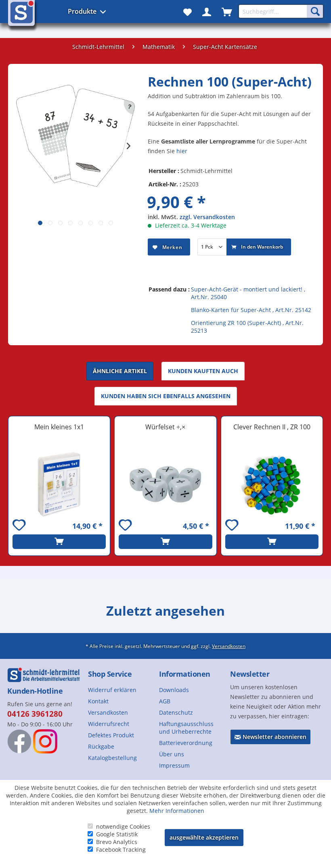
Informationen (184, 674)
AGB (164, 701)
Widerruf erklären (112, 690)
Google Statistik (117, 834)
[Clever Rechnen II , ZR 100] (271, 484)
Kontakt (98, 701)
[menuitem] (120, 690)
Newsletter (249, 674)
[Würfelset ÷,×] (165, 484)
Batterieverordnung (185, 743)
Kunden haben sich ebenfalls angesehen (165, 396)
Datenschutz (176, 712)
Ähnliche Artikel (120, 371)
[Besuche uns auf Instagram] (45, 741)
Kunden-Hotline (35, 691)
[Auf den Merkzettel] (20, 526)
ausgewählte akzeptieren (204, 837)
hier (181, 151)
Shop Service (110, 674)
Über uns (171, 754)
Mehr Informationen (176, 811)
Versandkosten (228, 646)
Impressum (174, 765)
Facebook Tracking (121, 849)
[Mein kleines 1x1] (59, 484)
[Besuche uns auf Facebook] (19, 741)
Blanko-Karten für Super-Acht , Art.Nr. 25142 (251, 310)
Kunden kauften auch (203, 371)
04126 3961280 (35, 714)
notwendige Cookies (123, 826)
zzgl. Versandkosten (207, 217)
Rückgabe (101, 746)
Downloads (174, 690)
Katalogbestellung (112, 758)
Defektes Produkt (111, 735)
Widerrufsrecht (108, 724)
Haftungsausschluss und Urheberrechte (186, 727)
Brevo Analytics (116, 842)
